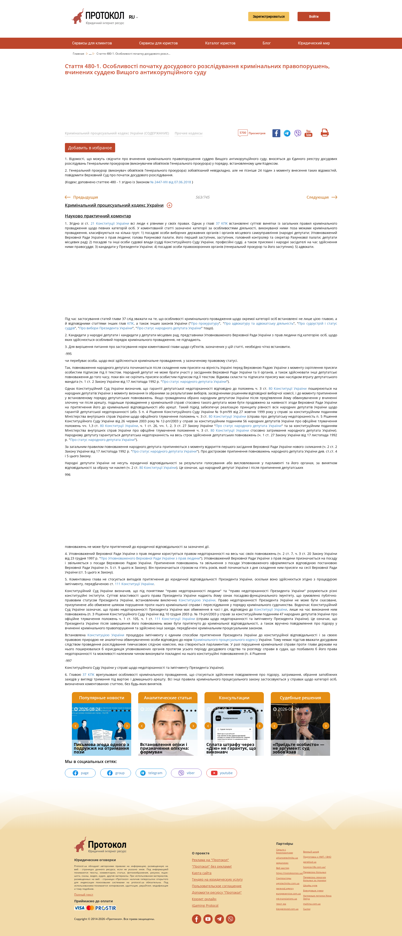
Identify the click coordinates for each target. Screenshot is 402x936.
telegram (155, 773)
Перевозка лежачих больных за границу (314, 879)
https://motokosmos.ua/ (289, 873)
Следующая (318, 197)
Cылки (306, 908)
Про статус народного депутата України (169, 328)
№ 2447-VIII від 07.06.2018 (170, 182)
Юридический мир (314, 43)
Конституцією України (197, 600)
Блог (267, 43)
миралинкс (282, 862)
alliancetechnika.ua (287, 857)
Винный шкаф (311, 851)
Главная (79, 54)
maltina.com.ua (312, 903)
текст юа (281, 903)
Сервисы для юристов (158, 43)
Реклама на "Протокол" (210, 860)
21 (92, 223)
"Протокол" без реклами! (212, 866)
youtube (226, 773)
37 (217, 223)
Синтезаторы (283, 878)
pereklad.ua (309, 861)
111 (117, 584)
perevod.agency (285, 888)
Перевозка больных (314, 872)
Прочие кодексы (188, 133)
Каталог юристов (220, 43)
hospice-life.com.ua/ (314, 867)
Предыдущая (85, 197)
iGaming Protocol (205, 905)
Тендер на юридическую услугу (217, 879)
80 (270, 388)
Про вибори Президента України (105, 328)
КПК (224, 223)
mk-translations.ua (286, 898)
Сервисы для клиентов (92, 43)
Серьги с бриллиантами (284, 851)
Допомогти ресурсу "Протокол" (217, 892)
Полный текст (83, 894)
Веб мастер (282, 867)
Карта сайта (201, 873)
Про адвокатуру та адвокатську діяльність (259, 323)
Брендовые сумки (313, 890)
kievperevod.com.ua (287, 908)
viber (191, 773)
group (120, 773)
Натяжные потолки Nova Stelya (317, 897)
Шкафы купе (310, 885)
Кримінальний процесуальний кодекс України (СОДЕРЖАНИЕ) (117, 133)
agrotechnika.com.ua (287, 883)
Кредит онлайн (204, 899)
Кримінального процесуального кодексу (225, 639)
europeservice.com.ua (288, 893)
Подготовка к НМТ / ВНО (317, 856)
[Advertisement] (176, 104)
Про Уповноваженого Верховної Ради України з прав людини (150, 558)
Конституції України (112, 223)
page (85, 773)
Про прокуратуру (205, 323)
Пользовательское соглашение (216, 886)
